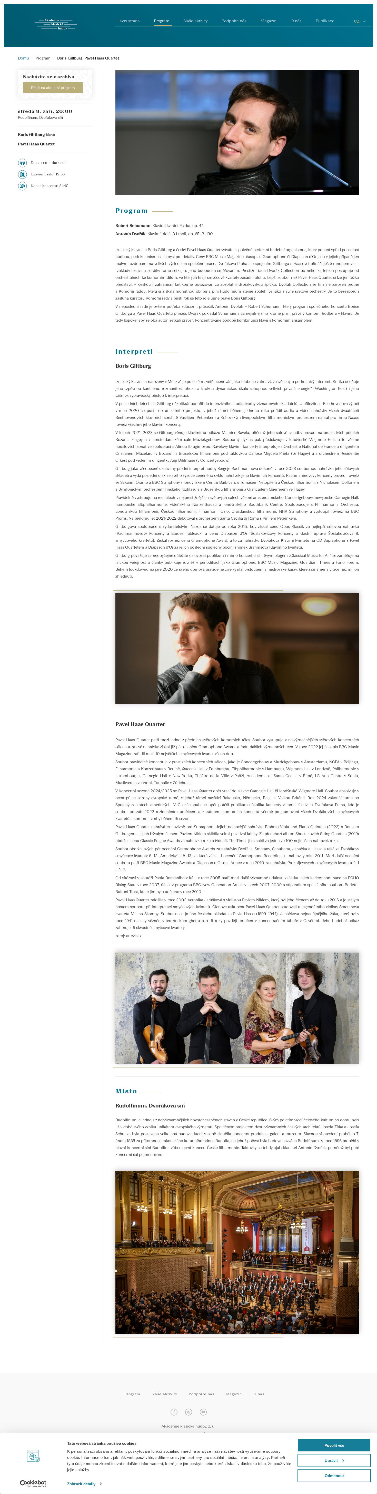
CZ (357, 21)
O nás (296, 21)
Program (162, 21)
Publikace (325, 21)
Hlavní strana (127, 21)
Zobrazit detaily (81, 1484)
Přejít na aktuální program (53, 88)
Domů (23, 59)
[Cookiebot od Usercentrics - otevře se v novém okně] (33, 1484)
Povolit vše (334, 1445)
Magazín (268, 21)
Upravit (331, 1460)
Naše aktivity (195, 21)
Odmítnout (334, 1475)
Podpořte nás (234, 21)
